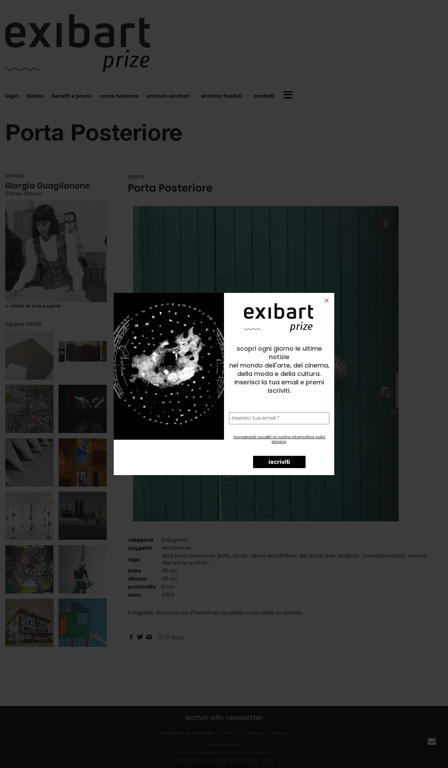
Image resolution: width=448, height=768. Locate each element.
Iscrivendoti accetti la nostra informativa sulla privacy (279, 439)
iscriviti (279, 461)
